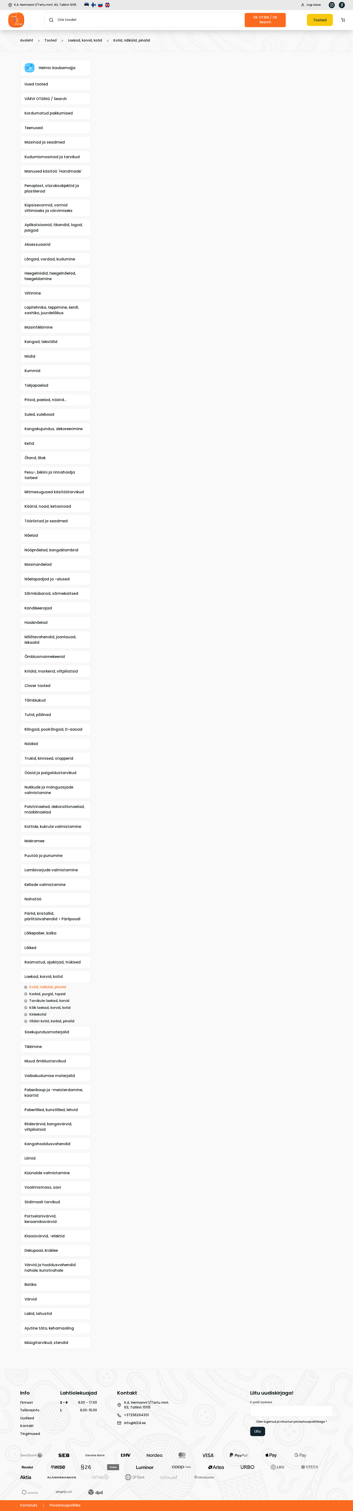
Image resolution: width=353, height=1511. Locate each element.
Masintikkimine (38, 327)
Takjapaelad (36, 385)
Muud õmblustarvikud (45, 1061)
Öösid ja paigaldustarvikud (50, 772)
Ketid (29, 443)
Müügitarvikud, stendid (46, 1342)
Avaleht (26, 40)
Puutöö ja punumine (43, 855)
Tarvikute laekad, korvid (49, 1001)
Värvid (30, 1299)
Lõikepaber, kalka (40, 933)
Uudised (27, 1418)
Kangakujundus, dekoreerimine (53, 428)
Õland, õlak (35, 457)
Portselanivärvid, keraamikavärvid (40, 1219)
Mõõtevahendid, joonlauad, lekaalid (50, 639)
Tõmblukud (35, 700)
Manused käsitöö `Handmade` (53, 171)
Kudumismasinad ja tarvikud (52, 156)
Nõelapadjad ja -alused (47, 579)
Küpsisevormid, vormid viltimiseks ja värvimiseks (48, 208)
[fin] (94, 5)
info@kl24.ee (135, 1423)
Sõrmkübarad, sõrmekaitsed (51, 593)
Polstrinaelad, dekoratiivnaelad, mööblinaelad (54, 809)
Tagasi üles (327, 1500)
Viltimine (32, 293)
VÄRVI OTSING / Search (45, 98)
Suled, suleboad (39, 414)
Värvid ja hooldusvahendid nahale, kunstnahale (50, 1267)
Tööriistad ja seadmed (46, 521)
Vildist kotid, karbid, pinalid (51, 1021)
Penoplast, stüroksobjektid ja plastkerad (51, 188)
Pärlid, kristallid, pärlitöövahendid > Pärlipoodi (52, 916)
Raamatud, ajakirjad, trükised (52, 962)
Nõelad (31, 535)
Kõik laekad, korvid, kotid (50, 1007)
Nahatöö (32, 899)
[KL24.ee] (16, 20)
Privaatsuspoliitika (64, 1505)
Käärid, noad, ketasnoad (47, 506)
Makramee (34, 840)
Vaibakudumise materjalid (49, 1075)
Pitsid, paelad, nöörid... (45, 399)
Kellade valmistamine (45, 884)
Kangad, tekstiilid (40, 341)
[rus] (101, 5)
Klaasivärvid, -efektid (44, 1236)
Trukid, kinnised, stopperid (48, 758)
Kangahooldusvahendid (47, 1143)
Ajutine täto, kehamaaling (49, 1328)
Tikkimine (33, 1046)
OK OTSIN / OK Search (265, 19)
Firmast (26, 1402)
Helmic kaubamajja (57, 67)
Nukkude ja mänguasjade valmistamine (48, 790)
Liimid (30, 1158)
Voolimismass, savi (42, 1187)
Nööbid (31, 743)
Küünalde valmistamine (47, 1172)
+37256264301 (136, 1415)
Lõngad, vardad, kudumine (49, 259)
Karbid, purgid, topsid (47, 994)
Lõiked (30, 947)
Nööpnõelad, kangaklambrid (51, 550)
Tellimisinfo (29, 1410)
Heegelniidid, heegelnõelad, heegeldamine (50, 276)
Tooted (320, 20)
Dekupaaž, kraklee (41, 1250)
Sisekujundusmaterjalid (46, 1032)
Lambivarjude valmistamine (51, 870)
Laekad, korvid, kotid (85, 40)
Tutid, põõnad (37, 714)
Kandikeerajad (38, 608)
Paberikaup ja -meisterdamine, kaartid (53, 1092)
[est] (87, 5)
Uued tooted (36, 84)
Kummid (32, 370)
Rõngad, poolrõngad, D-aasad (53, 729)
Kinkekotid (37, 1014)
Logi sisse (314, 5)
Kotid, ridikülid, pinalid (131, 40)
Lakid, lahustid (38, 1313)
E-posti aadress (261, 1402)
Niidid (29, 356)
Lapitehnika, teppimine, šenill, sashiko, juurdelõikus (51, 310)
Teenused (33, 127)
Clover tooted (37, 685)
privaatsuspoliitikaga (309, 1422)
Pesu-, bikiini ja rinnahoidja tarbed (49, 475)
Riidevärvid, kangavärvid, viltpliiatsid (48, 1126)
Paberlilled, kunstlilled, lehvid (51, 1109)
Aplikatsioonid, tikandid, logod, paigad (53, 227)
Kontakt (27, 1426)
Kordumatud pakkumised (48, 113)
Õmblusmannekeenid (44, 656)
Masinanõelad (38, 564)
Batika (30, 1284)
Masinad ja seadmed (44, 142)
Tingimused (30, 1434)
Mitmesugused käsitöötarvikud (54, 491)
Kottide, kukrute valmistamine (52, 826)
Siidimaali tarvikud (42, 1201)
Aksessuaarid (37, 244)
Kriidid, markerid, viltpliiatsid (51, 671)
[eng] (108, 5)
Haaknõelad (36, 622)
